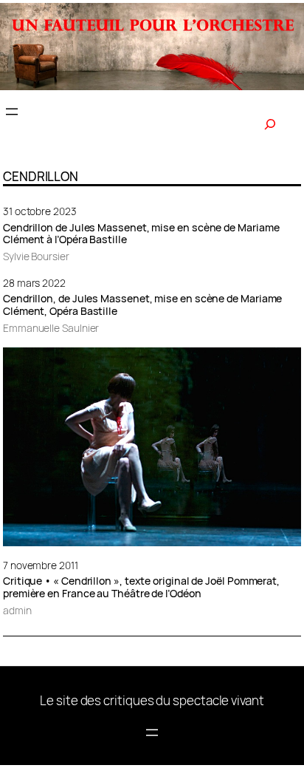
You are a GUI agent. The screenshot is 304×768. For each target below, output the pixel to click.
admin (17, 610)
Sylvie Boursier (36, 256)
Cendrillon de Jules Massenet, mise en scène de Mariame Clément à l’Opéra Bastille (141, 234)
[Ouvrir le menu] (12, 111)
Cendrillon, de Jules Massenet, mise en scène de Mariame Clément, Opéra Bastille (142, 305)
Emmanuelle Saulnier (51, 328)
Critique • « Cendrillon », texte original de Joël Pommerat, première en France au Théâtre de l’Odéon (141, 587)
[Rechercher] (270, 124)
